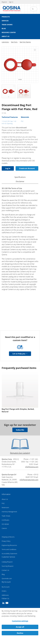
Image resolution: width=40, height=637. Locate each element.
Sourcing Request (7, 566)
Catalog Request (7, 562)
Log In (7, 168)
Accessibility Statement (9, 554)
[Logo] (11, 9)
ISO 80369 (5, 524)
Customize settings (20, 621)
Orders (4, 591)
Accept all (20, 627)
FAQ (3, 503)
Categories (5, 42)
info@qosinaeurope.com (29, 479)
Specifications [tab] (20, 177)
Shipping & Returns (8, 537)
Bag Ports (14, 42)
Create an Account (27, 168)
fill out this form (16, 139)
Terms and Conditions (9, 549)
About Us (5, 499)
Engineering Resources (9, 545)
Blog (3, 574)
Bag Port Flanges (25, 42)
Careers (4, 528)
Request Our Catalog (20, 452)
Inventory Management (9, 512)
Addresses (5, 595)
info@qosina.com (31, 467)
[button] (11, 2)
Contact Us (5, 570)
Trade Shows (6, 516)
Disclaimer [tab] (20, 181)
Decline (20, 633)
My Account (5, 587)
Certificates (5, 520)
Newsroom (5, 507)
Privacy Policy (6, 541)
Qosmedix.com (7, 578)
